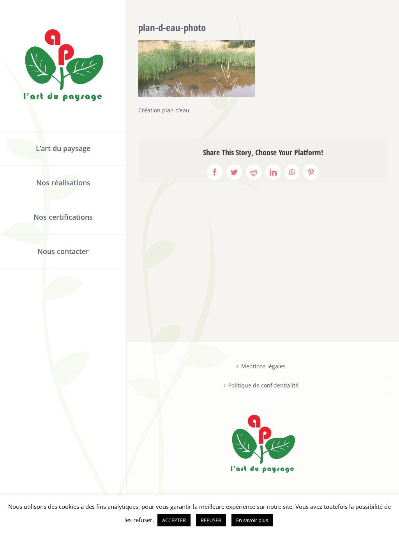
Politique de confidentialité (263, 385)
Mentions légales (263, 366)
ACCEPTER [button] (174, 520)
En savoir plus (252, 520)
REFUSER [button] (211, 520)
